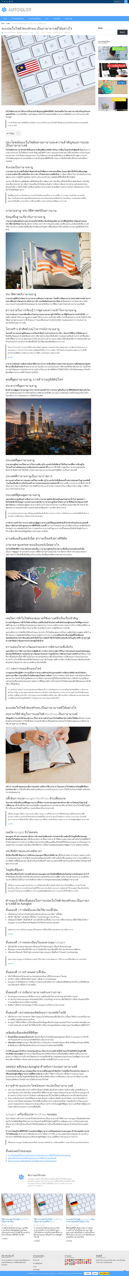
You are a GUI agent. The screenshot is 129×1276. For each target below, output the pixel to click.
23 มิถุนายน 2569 (8, 1225)
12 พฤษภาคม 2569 (72, 1225)
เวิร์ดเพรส (67, 32)
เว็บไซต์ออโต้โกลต (17, 19)
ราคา (47, 19)
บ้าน (5, 19)
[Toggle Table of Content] (17, 133)
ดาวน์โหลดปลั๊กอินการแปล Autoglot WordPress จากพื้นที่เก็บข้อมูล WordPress (39, 1155)
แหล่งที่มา (10, 357)
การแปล (48, 32)
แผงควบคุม (68, 19)
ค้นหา (100, 28)
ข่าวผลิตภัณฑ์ (37, 1263)
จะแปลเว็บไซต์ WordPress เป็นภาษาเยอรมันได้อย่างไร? (80, 1220)
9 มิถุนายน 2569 (39, 1225)
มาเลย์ (43, 32)
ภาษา (31, 32)
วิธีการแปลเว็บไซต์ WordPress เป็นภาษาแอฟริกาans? (48, 1220)
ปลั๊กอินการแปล (58, 32)
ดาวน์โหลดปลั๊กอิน (34, 19)
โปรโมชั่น (36, 1270)
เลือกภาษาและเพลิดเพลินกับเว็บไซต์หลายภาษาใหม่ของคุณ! (32, 1161)
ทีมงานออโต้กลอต (9, 32)
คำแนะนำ (36, 1260)
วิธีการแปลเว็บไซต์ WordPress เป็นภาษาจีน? (15, 1220)
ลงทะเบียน (56, 19)
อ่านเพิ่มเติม (4, 1238)
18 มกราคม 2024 (23, 32)
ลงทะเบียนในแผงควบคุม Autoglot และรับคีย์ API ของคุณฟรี (32, 1158)
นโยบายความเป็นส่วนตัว (104, 1262)
